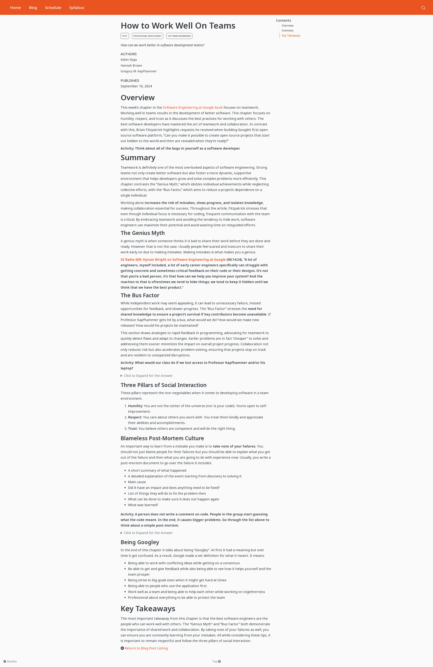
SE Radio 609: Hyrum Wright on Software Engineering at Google (173, 259)
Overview (287, 25)
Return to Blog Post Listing (146, 648)
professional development (147, 36)
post (124, 36)
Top (215, 661)
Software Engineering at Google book (193, 107)
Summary (288, 30)
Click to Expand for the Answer (148, 375)
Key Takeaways (291, 35)
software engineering (179, 36)
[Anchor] (160, 97)
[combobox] (423, 7)
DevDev (11, 661)
